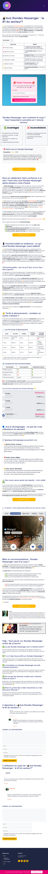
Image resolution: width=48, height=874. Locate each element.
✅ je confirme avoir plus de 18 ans (21, 96)
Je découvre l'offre (36, 872)
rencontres (15, 719)
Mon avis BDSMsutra (24, 624)
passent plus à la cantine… (36, 219)
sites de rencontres (18, 26)
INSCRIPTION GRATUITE (24, 169)
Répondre (12, 716)
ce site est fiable (32, 201)
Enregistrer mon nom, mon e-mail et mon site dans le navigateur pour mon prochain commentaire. (23, 756)
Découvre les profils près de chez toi (24, 100)
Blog (4, 855)
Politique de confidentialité (7, 859)
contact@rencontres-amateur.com (22, 856)
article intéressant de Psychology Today (28, 597)
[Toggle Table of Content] (11, 40)
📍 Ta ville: (14, 90)
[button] (40, 5)
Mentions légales (7, 861)
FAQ (4, 863)
